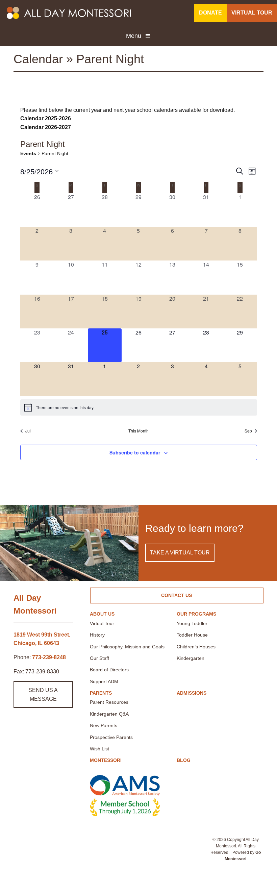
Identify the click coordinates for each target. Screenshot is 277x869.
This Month (138, 430)
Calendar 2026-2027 (45, 127)
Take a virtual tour (180, 552)
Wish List (99, 748)
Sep (248, 430)
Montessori (106, 760)
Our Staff (99, 658)
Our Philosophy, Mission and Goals (127, 646)
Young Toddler (192, 623)
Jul (28, 430)
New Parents (103, 725)
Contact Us (176, 595)
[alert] (138, 407)
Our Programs (196, 614)
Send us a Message (43, 694)
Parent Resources (109, 702)
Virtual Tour (102, 623)
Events (28, 153)
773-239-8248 (49, 657)
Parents (101, 693)
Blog (184, 760)
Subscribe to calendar (134, 452)
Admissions (191, 693)
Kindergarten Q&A (109, 714)
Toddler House (192, 635)
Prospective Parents (111, 737)
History (97, 635)
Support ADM (104, 681)
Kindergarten (190, 658)
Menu (133, 35)
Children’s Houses (196, 646)
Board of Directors (109, 669)
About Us (102, 614)
